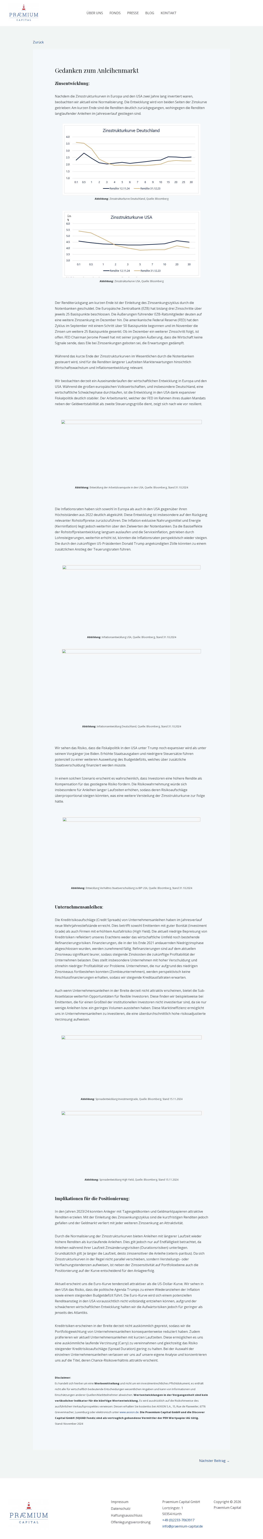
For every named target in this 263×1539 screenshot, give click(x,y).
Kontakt (168, 13)
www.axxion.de (129, 1412)
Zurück (38, 42)
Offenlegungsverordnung (131, 1522)
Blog (149, 13)
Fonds (115, 13)
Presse (133, 13)
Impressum (119, 1502)
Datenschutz (120, 1508)
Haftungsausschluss (126, 1515)
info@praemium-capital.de (182, 1526)
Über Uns (95, 13)
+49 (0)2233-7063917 (178, 1520)
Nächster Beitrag (214, 1460)
